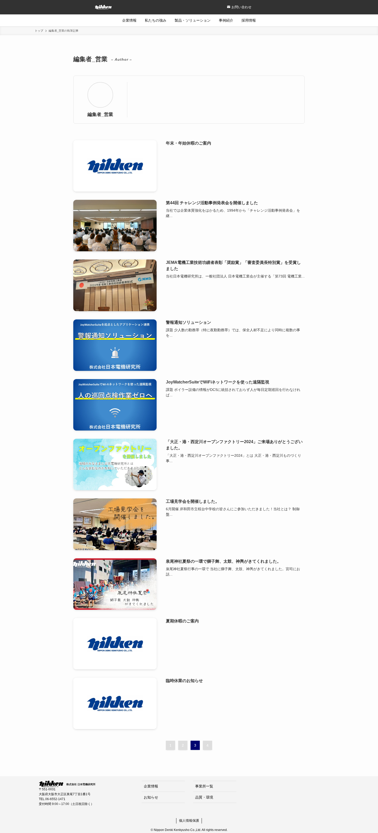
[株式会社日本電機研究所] (56, 7)
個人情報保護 (189, 820)
